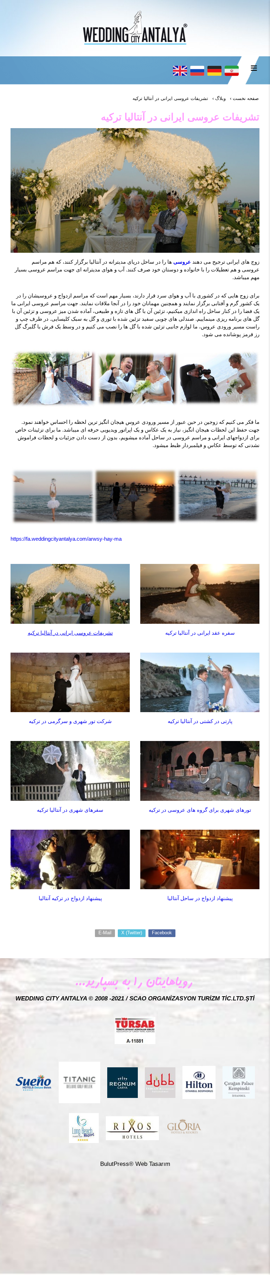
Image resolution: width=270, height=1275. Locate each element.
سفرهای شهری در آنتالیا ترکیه (70, 810)
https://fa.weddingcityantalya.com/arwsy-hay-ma (66, 539)
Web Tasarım (152, 1164)
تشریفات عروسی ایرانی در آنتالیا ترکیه (70, 633)
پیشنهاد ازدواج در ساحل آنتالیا (200, 898)
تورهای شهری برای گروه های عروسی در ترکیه (200, 810)
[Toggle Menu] (253, 68)
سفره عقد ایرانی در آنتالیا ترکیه (200, 633)
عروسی (182, 262)
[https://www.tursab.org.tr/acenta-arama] (135, 1030)
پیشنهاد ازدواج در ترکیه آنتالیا (70, 898)
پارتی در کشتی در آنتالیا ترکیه (200, 721)
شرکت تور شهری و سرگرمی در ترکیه (70, 721)
